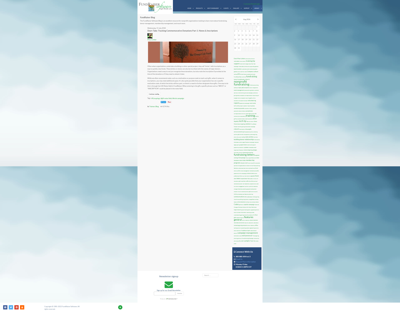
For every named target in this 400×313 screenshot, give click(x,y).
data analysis (253, 230)
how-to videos (245, 113)
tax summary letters (254, 202)
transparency (247, 134)
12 (246, 35)
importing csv (256, 95)
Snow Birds (251, 181)
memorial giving (248, 150)
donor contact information (240, 212)
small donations (248, 118)
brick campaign (178, 98)
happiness (236, 150)
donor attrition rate (242, 71)
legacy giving (237, 144)
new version (243, 61)
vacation (245, 105)
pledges (255, 150)
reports (236, 103)
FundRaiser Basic (238, 76)
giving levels (236, 95)
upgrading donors (255, 209)
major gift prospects (243, 87)
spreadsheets (249, 111)
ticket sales (241, 66)
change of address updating (240, 189)
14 (254, 35)
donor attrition (237, 230)
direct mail (242, 63)
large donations (240, 217)
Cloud (247, 157)
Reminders (254, 207)
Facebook (241, 150)
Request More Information (245, 262)
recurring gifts (249, 98)
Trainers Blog (154, 106)
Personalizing (256, 165)
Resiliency (236, 168)
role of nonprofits (238, 199)
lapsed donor (244, 178)
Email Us (239, 259)
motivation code (238, 235)
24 (239, 44)
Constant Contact (243, 100)
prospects (242, 95)
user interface (242, 137)
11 (242, 35)
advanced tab (242, 168)
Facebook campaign (249, 142)
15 (257, 35)
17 (239, 39)
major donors (237, 209)
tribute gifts (248, 129)
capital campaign (249, 204)
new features (245, 194)
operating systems (245, 228)
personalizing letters (249, 90)
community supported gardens (251, 66)
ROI (239, 74)
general (238, 219)
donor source (254, 191)
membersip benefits (254, 170)
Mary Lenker (151, 40)
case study (242, 160)
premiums (255, 92)
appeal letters (243, 144)
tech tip (242, 121)
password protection (239, 147)
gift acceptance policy (248, 131)
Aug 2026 (246, 19)
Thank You (252, 241)
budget (235, 98)
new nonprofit (251, 163)
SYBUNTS (247, 79)
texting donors (237, 228)
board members (238, 69)
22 (257, 39)
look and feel (249, 137)
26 (246, 44)
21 (254, 39)
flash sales (250, 178)
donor (252, 121)
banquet (257, 142)
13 (250, 35)
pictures (244, 76)
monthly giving (241, 126)
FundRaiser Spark (245, 230)
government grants (246, 209)
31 (239, 48)
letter (243, 118)
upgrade (252, 176)
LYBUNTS (236, 129)
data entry (251, 222)
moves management (244, 170)
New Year (253, 63)
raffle (247, 181)
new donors (247, 176)
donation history (249, 108)
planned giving (253, 134)
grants (235, 71)
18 (242, 39)
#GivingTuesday (248, 196)
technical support (251, 144)
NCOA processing (238, 194)
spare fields (251, 157)
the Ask (241, 134)
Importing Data (251, 105)
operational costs (251, 74)
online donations (241, 202)
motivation (242, 129)
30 (235, 48)
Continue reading (154, 94)
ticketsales (251, 147)
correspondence (248, 95)
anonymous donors (250, 58)
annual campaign (249, 92)
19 (246, 39)
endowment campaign (250, 126)
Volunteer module (238, 152)
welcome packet (253, 69)
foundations (250, 215)
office (256, 225)
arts (255, 157)
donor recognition (253, 87)
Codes (236, 204)
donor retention (246, 220)
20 (250, 39)
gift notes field (167, 98)
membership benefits (239, 108)
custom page (242, 142)
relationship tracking (248, 152)
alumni (235, 233)
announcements (238, 131)
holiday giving (255, 196)
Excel (256, 168)
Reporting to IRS (252, 113)
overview (255, 137)
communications (239, 197)
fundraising (251, 76)
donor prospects (241, 98)
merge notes (248, 63)
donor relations (251, 225)
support (237, 64)
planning (251, 194)
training (250, 115)
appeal (248, 189)
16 (235, 39)
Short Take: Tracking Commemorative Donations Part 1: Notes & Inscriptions (182, 31)
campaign (236, 66)
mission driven (249, 165)
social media (253, 103)
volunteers (237, 61)
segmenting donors (254, 228)
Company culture (252, 71)
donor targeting (241, 124)
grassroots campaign (244, 103)
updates (246, 147)
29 (257, 44)
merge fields (252, 199)
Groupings (156, 98)
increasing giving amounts (240, 225)
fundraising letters (244, 154)
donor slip (236, 137)
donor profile (237, 170)
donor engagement (240, 186)
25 (242, 44)
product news (250, 173)
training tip (250, 61)
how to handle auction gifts (244, 191)
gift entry (241, 204)
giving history (245, 199)
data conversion (240, 222)
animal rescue (243, 74)
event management (239, 90)
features (248, 217)
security (246, 222)
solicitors (248, 124)
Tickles (251, 85)
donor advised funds (250, 168)
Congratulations (242, 165)
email (255, 147)
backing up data (250, 212)
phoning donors (237, 238)
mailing (235, 74)
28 (254, 44)
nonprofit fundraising (241, 83)
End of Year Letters (239, 58)
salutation (256, 222)
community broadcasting (240, 116)
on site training (240, 92)
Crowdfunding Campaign (247, 238)
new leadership (246, 183)
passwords (236, 173)
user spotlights (245, 241)
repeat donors (253, 183)
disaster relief (244, 163)
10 (239, 35)
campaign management (247, 233)
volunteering (252, 100)
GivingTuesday (241, 79)
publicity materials (253, 186)
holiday (247, 202)
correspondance (237, 113)
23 (235, 44)
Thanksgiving (256, 235)
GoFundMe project (238, 105)
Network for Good (247, 207)
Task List (248, 121)
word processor (247, 235)
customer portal (245, 69)
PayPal (235, 79)
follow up (242, 176)
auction (247, 186)
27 (250, 44)
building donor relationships (244, 139)
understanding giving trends (240, 215)
